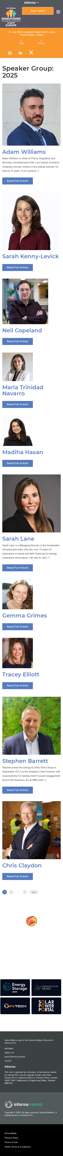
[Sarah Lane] (31, 503)
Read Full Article (17, 180)
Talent (8, 1061)
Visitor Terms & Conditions (18, 1147)
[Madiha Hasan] (31, 431)
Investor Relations (15, 1057)
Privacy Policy (11, 1138)
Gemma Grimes (24, 615)
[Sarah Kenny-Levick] (31, 221)
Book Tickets (38, 10)
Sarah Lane (18, 538)
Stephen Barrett (25, 761)
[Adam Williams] (31, 115)
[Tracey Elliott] (31, 653)
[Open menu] (58, 9)
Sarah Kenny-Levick (30, 256)
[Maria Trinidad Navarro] (31, 367)
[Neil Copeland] (31, 301)
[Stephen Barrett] (31, 726)
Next (34, 892)
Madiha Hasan (22, 452)
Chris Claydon (22, 865)
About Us (9, 1053)
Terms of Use (11, 1142)
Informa (9, 1049)
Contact (31, 1023)
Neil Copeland (22, 330)
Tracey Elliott (20, 674)
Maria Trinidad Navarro (22, 390)
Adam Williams (24, 151)
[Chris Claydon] (31, 830)
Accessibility (11, 1133)
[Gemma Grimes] (31, 594)
